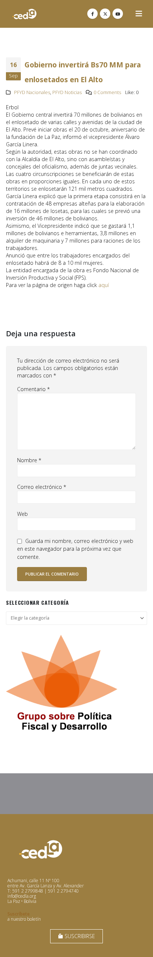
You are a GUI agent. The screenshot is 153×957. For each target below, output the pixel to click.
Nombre (29, 460)
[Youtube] (118, 14)
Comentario (33, 389)
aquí (103, 285)
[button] (139, 13)
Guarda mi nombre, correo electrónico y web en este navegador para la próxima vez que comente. (75, 548)
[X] (105, 14)
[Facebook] (92, 14)
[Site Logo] (24, 14)
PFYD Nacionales (32, 92)
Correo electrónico (41, 486)
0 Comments (107, 92)
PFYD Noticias (67, 92)
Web (22, 513)
